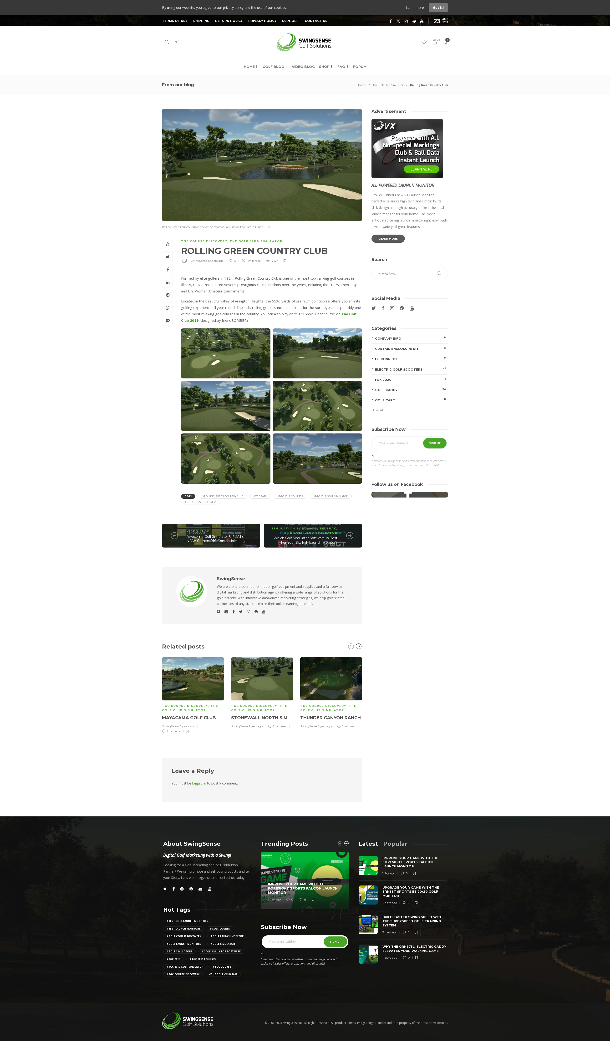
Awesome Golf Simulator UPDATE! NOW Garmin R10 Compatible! (215, 538)
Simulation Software (294, 528)
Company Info (410, 338)
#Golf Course (220, 928)
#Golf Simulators (179, 951)
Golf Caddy (410, 389)
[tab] (368, 843)
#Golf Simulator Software (221, 951)
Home (249, 67)
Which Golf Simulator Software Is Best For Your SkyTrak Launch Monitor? (305, 540)
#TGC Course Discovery (200, 502)
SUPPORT (290, 21)
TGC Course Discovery (204, 241)
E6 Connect (410, 358)
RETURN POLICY (229, 21)
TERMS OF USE (175, 21)
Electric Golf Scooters (410, 369)
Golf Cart (410, 399)
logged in (199, 783)
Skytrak (328, 528)
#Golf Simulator (223, 943)
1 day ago (274, 899)
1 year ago (256, 726)
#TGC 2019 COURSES (290, 496)
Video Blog (303, 67)
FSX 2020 (410, 379)
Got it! (438, 7)
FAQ (341, 67)
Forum (359, 67)
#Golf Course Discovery (184, 936)
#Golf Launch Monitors (184, 943)
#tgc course (222, 966)
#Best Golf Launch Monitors (187, 921)
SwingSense (198, 260)
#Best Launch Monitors (183, 928)
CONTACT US (316, 21)
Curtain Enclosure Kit (410, 348)
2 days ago (389, 903)
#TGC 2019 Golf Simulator (331, 496)
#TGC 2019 (260, 496)
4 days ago (389, 957)
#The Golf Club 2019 (223, 974)
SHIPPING (201, 21)
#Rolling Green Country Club (223, 496)
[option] (193, 694)
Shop (324, 67)
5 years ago (216, 260)
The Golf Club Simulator (388, 85)
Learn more (415, 7)
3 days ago (389, 932)
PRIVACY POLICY (262, 21)
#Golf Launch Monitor (227, 936)
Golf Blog (273, 67)
